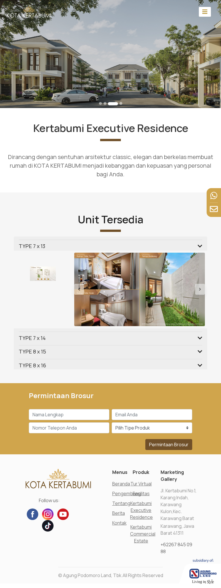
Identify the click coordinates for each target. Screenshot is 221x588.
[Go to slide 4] (120, 103)
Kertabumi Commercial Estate (142, 534)
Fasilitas (141, 493)
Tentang (121, 503)
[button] (84, 289)
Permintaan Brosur (168, 444)
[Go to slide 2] (105, 103)
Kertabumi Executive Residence (141, 510)
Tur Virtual (141, 484)
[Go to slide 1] (100, 103)
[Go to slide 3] (113, 103)
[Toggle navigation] (204, 11)
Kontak (119, 523)
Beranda (121, 484)
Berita (118, 513)
